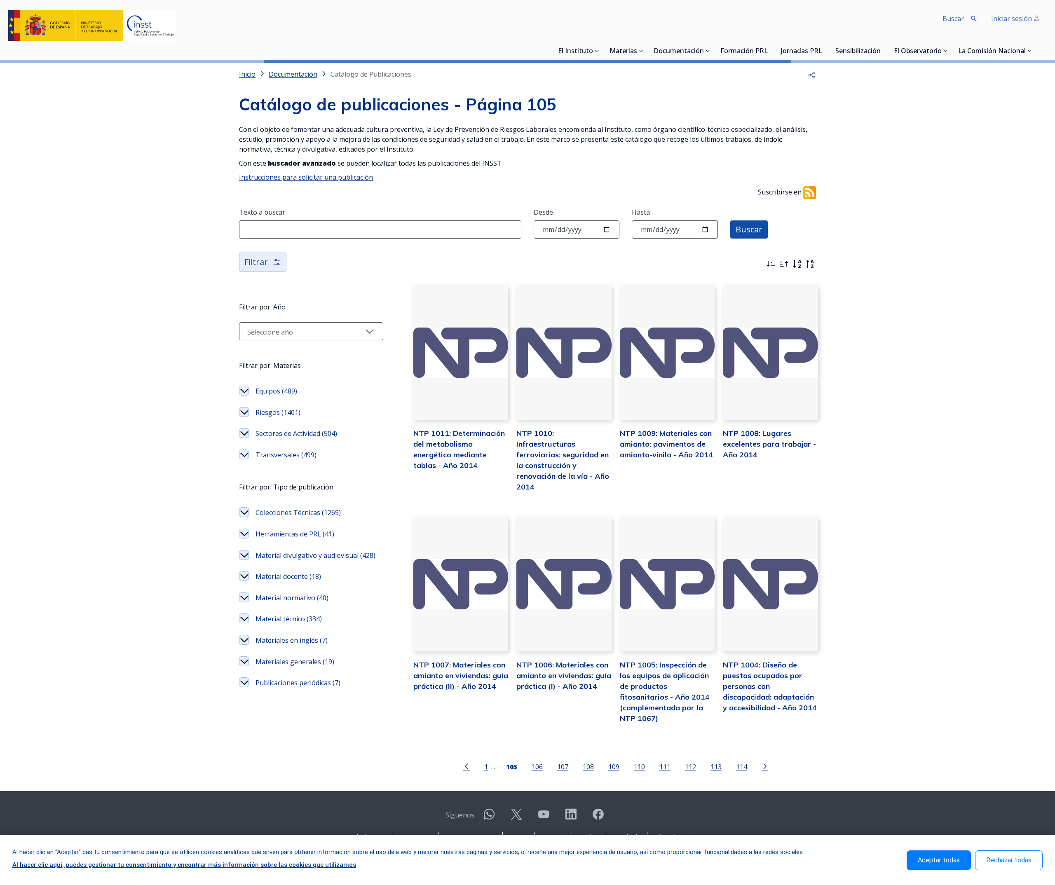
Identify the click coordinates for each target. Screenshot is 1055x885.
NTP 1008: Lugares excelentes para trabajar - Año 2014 (769, 443)
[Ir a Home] (92, 25)
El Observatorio (918, 51)
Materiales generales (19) (295, 661)
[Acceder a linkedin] (570, 818)
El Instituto (575, 51)
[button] (812, 74)
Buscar (749, 229)
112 (690, 766)
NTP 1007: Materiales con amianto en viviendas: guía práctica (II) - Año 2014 (460, 675)
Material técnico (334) (289, 618)
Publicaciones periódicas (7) (298, 682)
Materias (623, 51)
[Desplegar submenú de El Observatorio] (946, 51)
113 (716, 766)
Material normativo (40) (292, 597)
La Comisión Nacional (992, 51)
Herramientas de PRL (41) (295, 533)
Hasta (641, 212)
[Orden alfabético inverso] (810, 264)
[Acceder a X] (516, 818)
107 (562, 766)
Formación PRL (744, 51)
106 (537, 766)
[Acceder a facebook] (598, 818)
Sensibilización (858, 51)
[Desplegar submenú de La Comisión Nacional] (1030, 51)
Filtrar (256, 261)
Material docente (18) (288, 576)
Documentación (679, 51)
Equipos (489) (276, 391)
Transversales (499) (286, 454)
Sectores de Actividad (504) (296, 433)
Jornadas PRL (801, 51)
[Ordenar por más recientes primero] (770, 264)
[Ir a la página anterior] (466, 766)
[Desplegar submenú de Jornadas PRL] (824, 51)
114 (741, 766)
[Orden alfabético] (797, 264)
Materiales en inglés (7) (292, 640)
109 (613, 766)
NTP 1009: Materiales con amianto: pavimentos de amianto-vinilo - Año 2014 (666, 443)
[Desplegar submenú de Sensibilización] (883, 51)
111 (665, 766)
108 (588, 766)
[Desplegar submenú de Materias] (641, 51)
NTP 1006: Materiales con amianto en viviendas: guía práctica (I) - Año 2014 (563, 675)
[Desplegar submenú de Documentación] (708, 51)
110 (639, 766)
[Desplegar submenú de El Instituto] (597, 51)
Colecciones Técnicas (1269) (298, 512)
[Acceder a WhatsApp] (489, 818)
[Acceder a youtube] (543, 818)
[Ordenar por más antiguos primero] (784, 264)
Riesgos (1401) (278, 412)
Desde (543, 212)
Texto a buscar (262, 212)
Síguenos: (460, 814)
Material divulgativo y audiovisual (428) (315, 555)
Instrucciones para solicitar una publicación (306, 177)
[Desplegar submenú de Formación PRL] (770, 51)
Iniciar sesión (1012, 18)
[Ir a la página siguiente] (764, 766)
